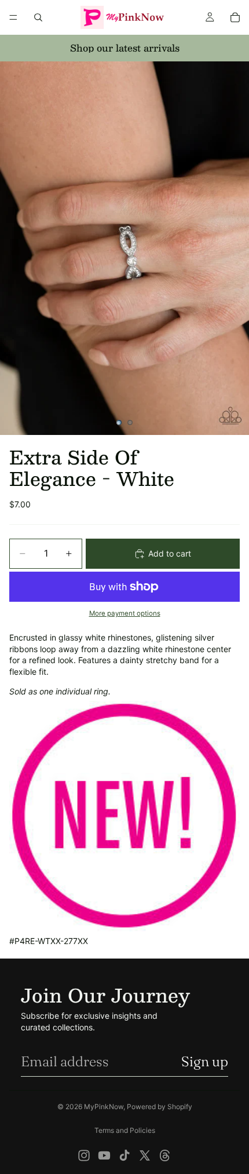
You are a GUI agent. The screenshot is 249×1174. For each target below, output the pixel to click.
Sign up (204, 1061)
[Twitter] (145, 1155)
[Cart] (235, 17)
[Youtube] (104, 1155)
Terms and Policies (124, 1130)
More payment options (124, 613)
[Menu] (13, 17)
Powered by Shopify (159, 1106)
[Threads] (165, 1155)
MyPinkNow (103, 1106)
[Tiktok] (124, 1155)
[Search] (38, 17)
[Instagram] (84, 1155)
